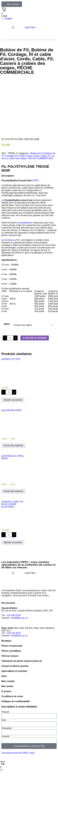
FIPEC (35, 180)
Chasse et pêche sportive (15, 666)
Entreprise (6, 728)
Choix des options (13, 445)
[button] (29, 40)
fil (5, 200)
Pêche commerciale (11, 646)
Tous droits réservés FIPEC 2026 (17, 753)
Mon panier (7, 686)
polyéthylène (25, 222)
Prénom (5, 712)
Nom (3, 720)
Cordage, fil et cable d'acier (18, 156)
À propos (6, 691)
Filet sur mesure (10, 656)
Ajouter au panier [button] (13, 400)
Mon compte (8, 681)
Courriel (5, 736)
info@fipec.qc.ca (19, 618)
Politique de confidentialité (15, 701)
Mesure (7, 324)
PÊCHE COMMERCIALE (17, 70)
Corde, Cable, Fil (35, 58)
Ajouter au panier (35, 338)
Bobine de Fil (14, 49)
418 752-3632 (14, 633)
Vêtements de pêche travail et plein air (21, 661)
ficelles (9, 240)
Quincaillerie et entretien (14, 671)
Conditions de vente (12, 696)
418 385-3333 (14, 615)
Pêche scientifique (11, 651)
